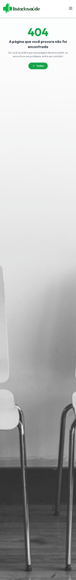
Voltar (40, 66)
